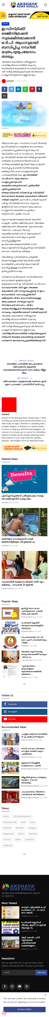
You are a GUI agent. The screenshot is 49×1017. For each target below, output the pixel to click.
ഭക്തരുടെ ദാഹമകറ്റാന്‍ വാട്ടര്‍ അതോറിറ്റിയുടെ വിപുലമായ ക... (19, 540)
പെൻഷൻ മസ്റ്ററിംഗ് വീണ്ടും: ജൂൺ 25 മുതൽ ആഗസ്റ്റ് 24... (33, 925)
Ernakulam (29, 840)
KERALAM (7, 828)
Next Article (23, 379)
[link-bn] (24, 15)
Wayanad (33, 834)
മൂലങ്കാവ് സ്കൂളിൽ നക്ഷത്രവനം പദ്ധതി (31, 764)
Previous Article (26, 361)
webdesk (5, 414)
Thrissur (6, 840)
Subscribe (41, 972)
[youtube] (19, 987)
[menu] (3, 5)
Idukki (17, 840)
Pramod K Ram (27, 617)
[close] (45, 995)
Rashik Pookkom (8, 589)
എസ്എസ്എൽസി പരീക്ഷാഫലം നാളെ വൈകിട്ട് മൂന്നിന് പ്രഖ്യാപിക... (22, 497)
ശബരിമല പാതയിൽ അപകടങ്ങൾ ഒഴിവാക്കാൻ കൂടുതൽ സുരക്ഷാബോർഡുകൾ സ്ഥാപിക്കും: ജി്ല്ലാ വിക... (24, 368)
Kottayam (32, 828)
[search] (45, 5)
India (23, 822)
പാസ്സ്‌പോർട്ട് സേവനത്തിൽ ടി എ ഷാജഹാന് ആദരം (34, 735)
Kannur (21, 834)
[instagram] (12, 987)
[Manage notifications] (4, 1013)
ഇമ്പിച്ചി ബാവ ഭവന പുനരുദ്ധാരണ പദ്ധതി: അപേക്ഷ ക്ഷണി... (32, 611)
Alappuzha (7, 845)
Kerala (6, 816)
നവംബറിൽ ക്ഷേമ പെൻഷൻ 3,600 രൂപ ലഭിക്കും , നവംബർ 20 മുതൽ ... (23, 583)
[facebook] (5, 987)
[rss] (27, 987)
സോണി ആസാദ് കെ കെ (30, 769)
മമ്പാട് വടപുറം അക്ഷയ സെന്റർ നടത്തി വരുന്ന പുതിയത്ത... (33, 751)
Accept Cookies (24, 1009)
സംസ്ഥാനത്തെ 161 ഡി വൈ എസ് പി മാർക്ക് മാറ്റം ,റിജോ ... (34, 640)
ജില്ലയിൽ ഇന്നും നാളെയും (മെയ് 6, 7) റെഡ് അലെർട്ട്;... (34, 780)
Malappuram (8, 834)
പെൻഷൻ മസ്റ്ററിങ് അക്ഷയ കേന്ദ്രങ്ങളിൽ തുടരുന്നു (32, 626)
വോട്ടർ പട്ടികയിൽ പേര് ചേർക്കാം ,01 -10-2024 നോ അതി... (33, 910)
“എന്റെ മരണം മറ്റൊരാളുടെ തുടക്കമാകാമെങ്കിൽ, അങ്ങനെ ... (31, 670)
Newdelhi (20, 828)
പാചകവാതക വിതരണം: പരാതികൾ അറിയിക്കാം (33, 793)
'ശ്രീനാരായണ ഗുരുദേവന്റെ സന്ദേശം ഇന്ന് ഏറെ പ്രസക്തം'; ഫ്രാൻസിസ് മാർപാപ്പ (24, 383)
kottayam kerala (9, 822)
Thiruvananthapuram (22, 816)
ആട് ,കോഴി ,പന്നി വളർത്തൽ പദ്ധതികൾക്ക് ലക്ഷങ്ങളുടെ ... (30, 941)
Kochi (32, 822)
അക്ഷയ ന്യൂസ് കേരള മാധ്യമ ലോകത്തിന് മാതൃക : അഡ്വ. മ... (34, 654)
